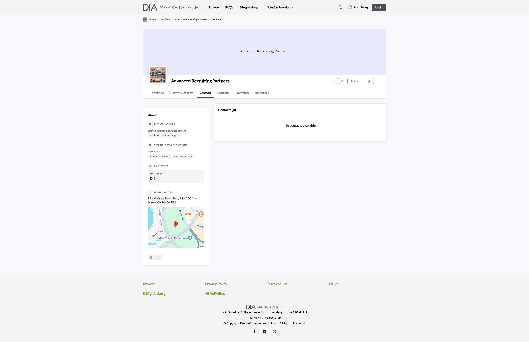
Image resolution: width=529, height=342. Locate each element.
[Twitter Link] (274, 331)
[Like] (342, 81)
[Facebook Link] (254, 331)
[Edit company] (368, 81)
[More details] (376, 81)
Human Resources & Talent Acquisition (171, 156)
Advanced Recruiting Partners (190, 19)
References (262, 92)
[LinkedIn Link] (264, 331)
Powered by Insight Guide (264, 317)
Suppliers (165, 19)
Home (152, 19)
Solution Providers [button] (279, 7)
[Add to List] (334, 81)
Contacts (205, 92)
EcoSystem (242, 92)
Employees (161, 166)
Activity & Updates (181, 92)
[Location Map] (176, 227)
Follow (355, 81)
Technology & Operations (170, 145)
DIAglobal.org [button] (249, 7)
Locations (223, 92)
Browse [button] (214, 7)
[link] (358, 7)
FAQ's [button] (229, 7)
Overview (158, 92)
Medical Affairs (164, 124)
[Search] (340, 7)
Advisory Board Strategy (163, 135)
